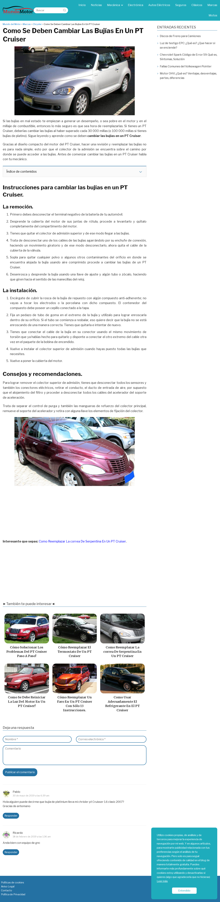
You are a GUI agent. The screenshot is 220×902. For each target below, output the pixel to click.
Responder (10, 815)
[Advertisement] (74, 513)
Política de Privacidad (13, 894)
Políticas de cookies (12, 882)
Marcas (212, 5)
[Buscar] (64, 10)
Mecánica (113, 5)
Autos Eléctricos (159, 5)
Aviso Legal (7, 886)
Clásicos (196, 5)
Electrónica (135, 5)
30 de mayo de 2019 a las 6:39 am (31, 795)
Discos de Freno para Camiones (180, 36)
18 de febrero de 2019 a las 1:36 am (32, 836)
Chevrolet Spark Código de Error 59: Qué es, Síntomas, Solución (188, 57)
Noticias (96, 5)
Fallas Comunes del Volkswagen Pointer (186, 66)
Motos (213, 15)
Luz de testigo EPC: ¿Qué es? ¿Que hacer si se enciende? (187, 45)
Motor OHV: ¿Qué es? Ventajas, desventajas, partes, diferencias (188, 76)
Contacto (6, 890)
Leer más (162, 881)
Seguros (180, 5)
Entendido (184, 890)
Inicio (82, 5)
